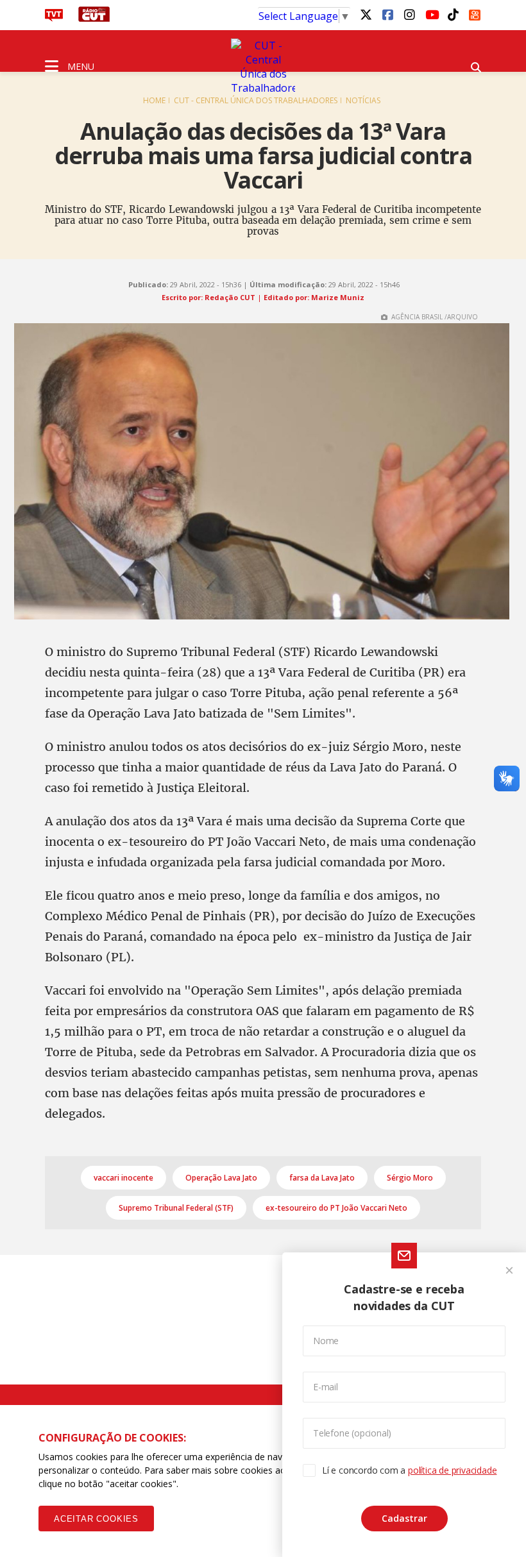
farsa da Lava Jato (322, 1177)
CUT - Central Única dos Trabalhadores (255, 100)
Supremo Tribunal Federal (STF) (176, 1207)
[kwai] (474, 12)
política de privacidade (452, 1470)
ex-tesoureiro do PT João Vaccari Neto (336, 1207)
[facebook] (387, 14)
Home (154, 100)
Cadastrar (404, 1518)
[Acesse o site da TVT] (54, 18)
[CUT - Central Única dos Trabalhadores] (263, 66)
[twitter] (365, 14)
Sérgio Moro (410, 1177)
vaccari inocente (123, 1177)
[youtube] (431, 14)
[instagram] (409, 14)
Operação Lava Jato (221, 1177)
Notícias (363, 100)
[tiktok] (452, 14)
